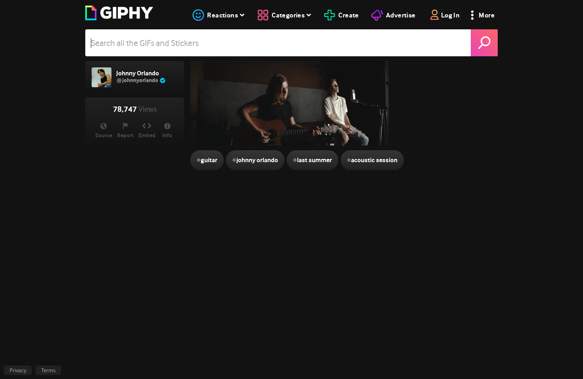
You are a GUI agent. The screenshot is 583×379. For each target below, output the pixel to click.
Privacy (18, 370)
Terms (48, 370)
